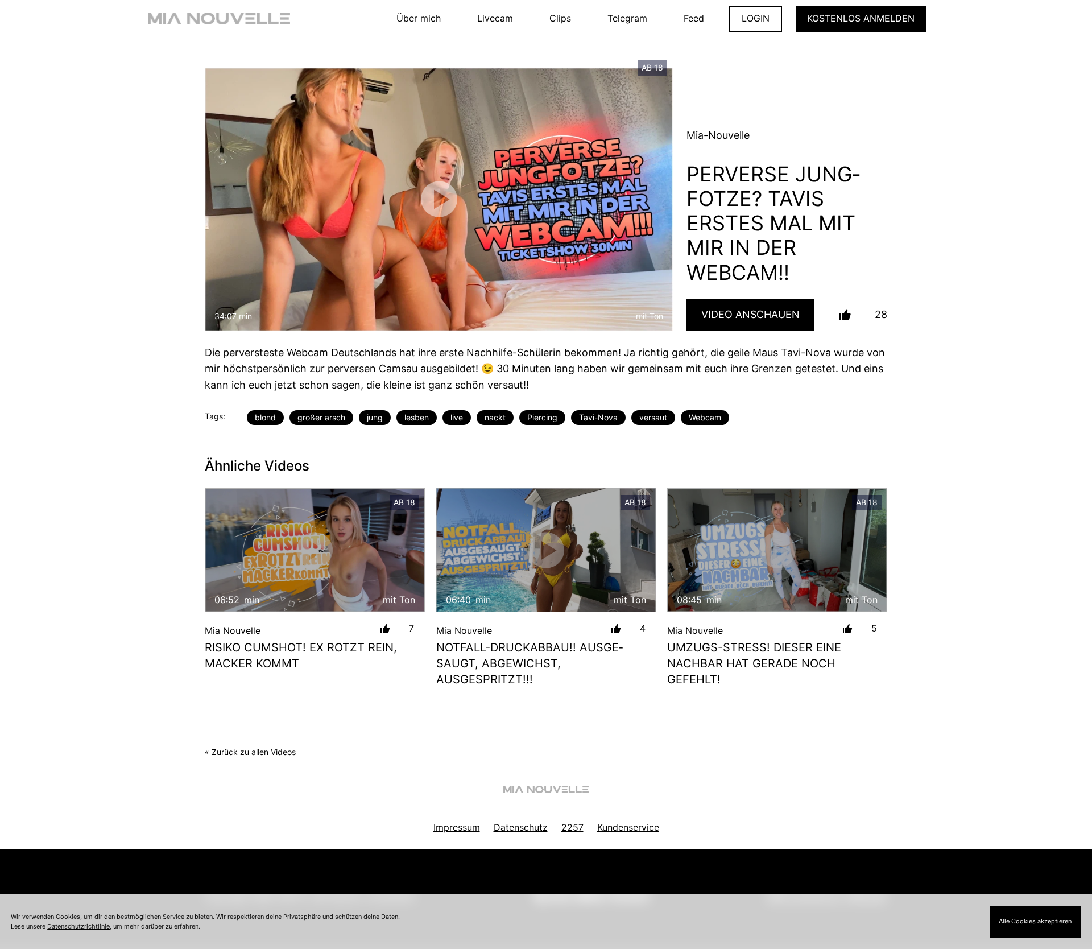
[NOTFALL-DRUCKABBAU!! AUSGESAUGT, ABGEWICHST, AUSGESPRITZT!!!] (546, 550)
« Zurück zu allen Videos (250, 752)
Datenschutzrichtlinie (78, 926)
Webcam (705, 417)
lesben (416, 417)
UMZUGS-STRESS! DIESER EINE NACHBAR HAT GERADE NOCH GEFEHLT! (754, 663)
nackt (495, 417)
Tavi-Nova (598, 417)
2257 (572, 827)
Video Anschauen (750, 314)
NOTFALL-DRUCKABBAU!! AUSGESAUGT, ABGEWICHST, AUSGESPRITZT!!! (529, 663)
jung (375, 417)
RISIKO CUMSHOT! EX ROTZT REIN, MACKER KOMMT (301, 655)
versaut (653, 417)
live (456, 417)
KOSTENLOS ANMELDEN (861, 18)
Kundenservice (628, 827)
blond (265, 417)
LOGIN (756, 18)
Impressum (456, 827)
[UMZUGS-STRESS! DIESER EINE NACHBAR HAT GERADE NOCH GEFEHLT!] (777, 550)
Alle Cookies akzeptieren (1035, 921)
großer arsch (321, 417)
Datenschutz (521, 827)
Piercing (542, 417)
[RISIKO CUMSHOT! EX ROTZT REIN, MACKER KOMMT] (315, 550)
